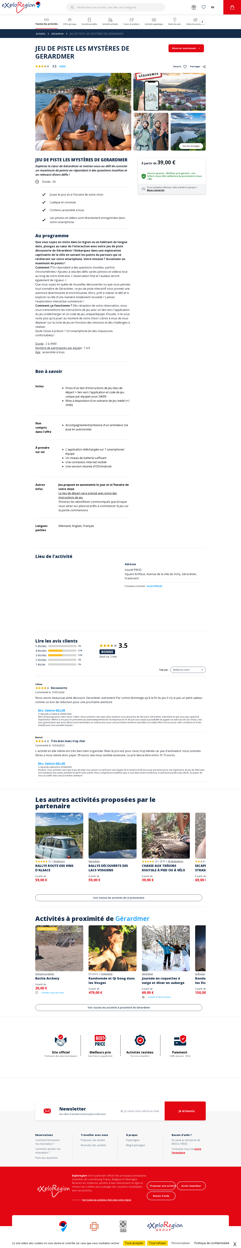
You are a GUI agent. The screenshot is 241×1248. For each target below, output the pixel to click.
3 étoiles (41, 655)
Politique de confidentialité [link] (211, 1243)
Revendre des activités (93, 1145)
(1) (49, 861)
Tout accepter (134, 1243)
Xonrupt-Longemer (44, 974)
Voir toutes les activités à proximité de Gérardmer (119, 1007)
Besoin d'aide (161, 1196)
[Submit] (73, 7)
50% (80, 650)
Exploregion (133, 1140)
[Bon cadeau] (194, 7)
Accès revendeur (191, 1185)
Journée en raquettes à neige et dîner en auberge (163, 980)
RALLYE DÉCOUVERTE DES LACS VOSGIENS (108, 868)
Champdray (107, 974)
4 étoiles (41, 651)
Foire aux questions (46, 1157)
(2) (156, 861)
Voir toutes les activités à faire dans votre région (106, 1199)
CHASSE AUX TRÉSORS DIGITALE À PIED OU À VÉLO (163, 868)
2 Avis (62, 66)
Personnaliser (180, 1243)
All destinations (175, 861)
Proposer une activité (93, 1140)
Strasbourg (59, 861)
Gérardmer (57, 33)
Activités (40, 33)
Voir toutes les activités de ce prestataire (118, 897)
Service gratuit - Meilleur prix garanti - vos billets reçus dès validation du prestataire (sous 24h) (174, 176)
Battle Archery (47, 978)
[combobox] (115, 7)
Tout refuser (157, 1243)
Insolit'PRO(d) (154, 586)
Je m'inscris (187, 1111)
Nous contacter (156, 190)
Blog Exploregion (135, 1145)
